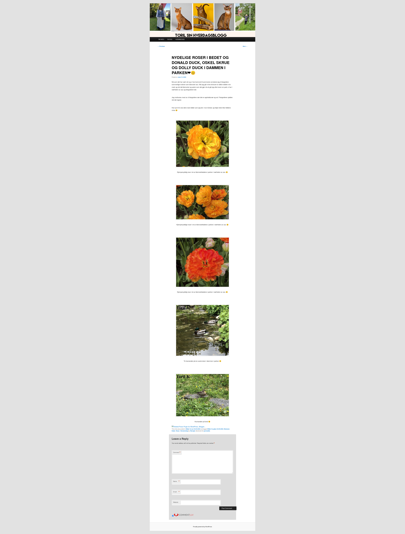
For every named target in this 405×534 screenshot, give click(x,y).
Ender (173, 431)
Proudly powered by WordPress (202, 527)
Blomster (227, 429)
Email (176, 491)
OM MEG (161, 39)
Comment (176, 452)
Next (245, 46)
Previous (161, 46)
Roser (178, 431)
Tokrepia (192, 431)
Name (176, 481)
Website (175, 502)
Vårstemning (184, 431)
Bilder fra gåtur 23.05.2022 (215, 429)
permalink (207, 431)
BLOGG (169, 39)
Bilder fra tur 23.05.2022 (193, 429)
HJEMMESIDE (180, 39)
